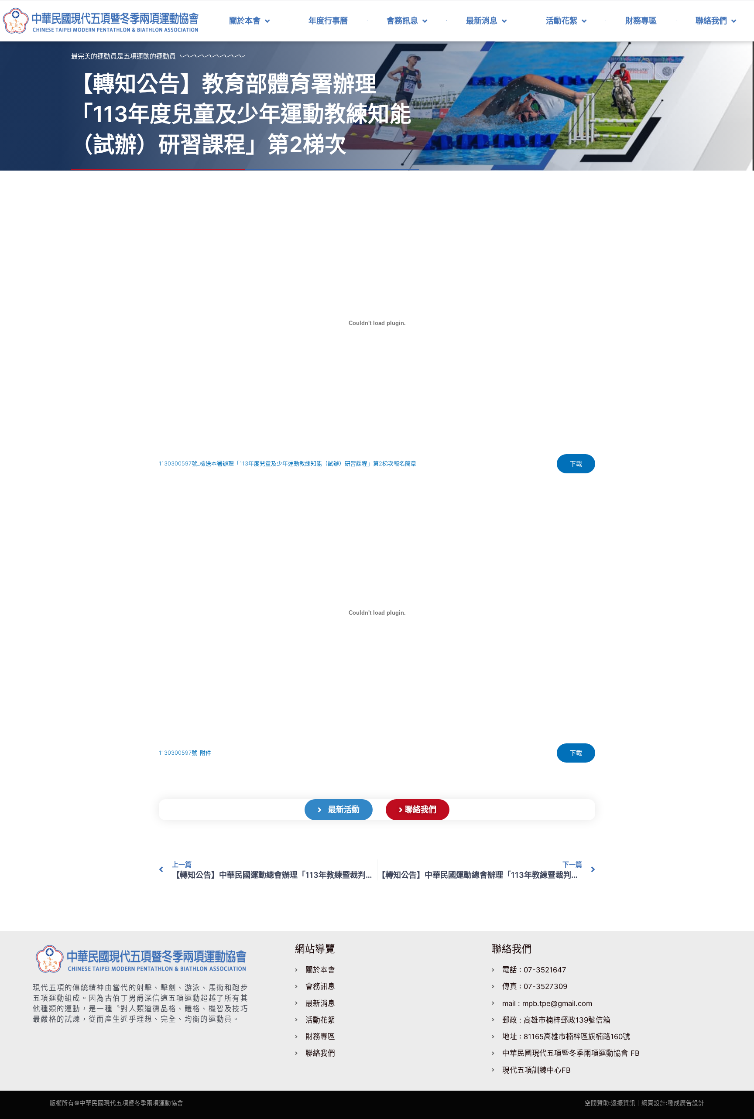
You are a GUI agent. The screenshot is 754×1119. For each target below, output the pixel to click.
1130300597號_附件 (185, 752)
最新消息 (481, 20)
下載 (576, 463)
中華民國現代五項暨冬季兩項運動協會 (131, 1102)
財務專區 (641, 20)
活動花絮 (561, 20)
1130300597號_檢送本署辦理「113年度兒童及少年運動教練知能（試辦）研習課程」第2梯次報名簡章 (287, 463)
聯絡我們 (711, 20)
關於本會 (244, 20)
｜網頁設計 (650, 1102)
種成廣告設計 (686, 1102)
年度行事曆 (328, 20)
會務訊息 (402, 20)
